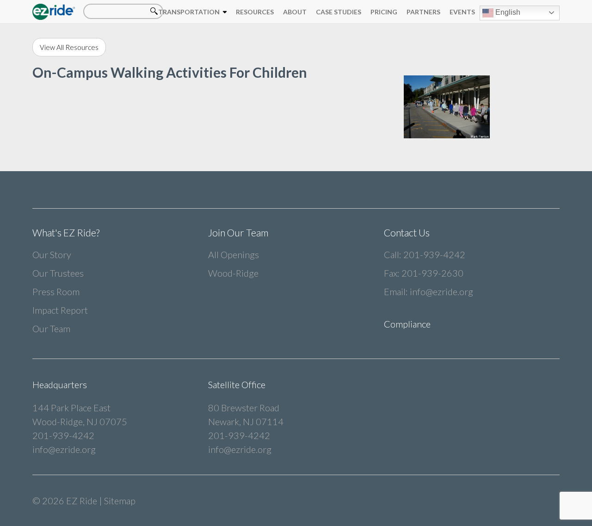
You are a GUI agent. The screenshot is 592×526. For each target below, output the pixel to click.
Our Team (51, 328)
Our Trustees (58, 272)
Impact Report (60, 310)
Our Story (51, 254)
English (506, 12)
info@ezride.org (441, 291)
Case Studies (338, 12)
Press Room (56, 291)
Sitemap (120, 500)
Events (462, 12)
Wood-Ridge (233, 272)
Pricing (383, 12)
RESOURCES (255, 12)
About (295, 12)
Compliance (407, 323)
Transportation (189, 12)
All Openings (233, 254)
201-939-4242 (434, 254)
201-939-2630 (432, 272)
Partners (423, 12)
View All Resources (69, 47)
